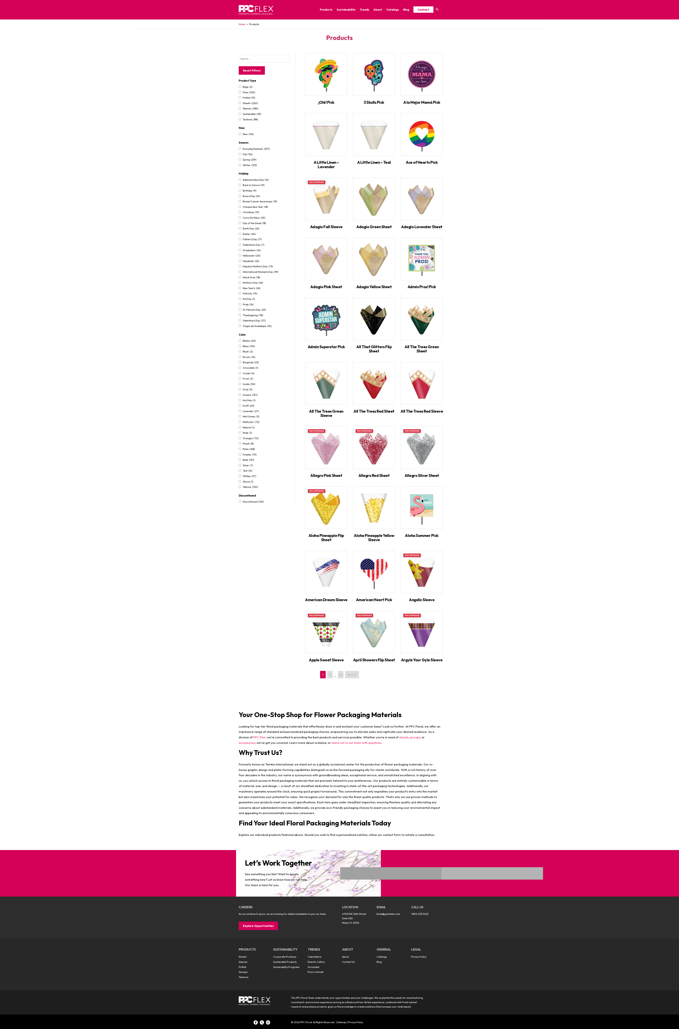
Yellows (250, 487)
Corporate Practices (284, 956)
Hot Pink (249, 400)
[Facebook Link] (256, 1022)
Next (351, 674)
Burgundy (251, 362)
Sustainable (252, 114)
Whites (249, 476)
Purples (250, 454)
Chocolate (250, 367)
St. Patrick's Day (254, 309)
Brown (249, 357)
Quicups (243, 972)
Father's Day (252, 239)
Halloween (251, 255)
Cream (248, 373)
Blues (249, 346)
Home (242, 24)
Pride (248, 304)
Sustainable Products (285, 962)
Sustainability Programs (286, 967)
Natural (248, 427)
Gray (248, 389)
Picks (249, 92)
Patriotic (250, 293)
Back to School (254, 185)
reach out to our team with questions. (357, 743)
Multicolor (251, 422)
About (377, 9)
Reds (248, 459)
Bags (248, 87)
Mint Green (251, 416)
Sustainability (346, 9)
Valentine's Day (254, 320)
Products (326, 9)
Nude (247, 432)
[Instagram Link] (268, 1022)
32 (341, 674)
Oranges (251, 438)
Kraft (248, 405)
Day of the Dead (254, 223)
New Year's (251, 288)
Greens (250, 395)
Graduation (252, 250)
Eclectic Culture (316, 962)
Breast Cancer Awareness (260, 201)
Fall (248, 154)
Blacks (249, 340)
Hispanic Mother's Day (258, 266)
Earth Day (251, 228)
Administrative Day (256, 179)
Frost (248, 378)
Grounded (313, 967)
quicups (415, 737)
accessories (247, 743)
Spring (249, 159)
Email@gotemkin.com (388, 914)
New (248, 134)
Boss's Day (251, 196)
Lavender (251, 411)
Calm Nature (314, 956)
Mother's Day (253, 282)
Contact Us (348, 962)
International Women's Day (260, 271)
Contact (423, 9)
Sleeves (250, 108)
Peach (248, 443)
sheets (403, 737)
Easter (249, 234)
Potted (249, 97)
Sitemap (341, 1022)
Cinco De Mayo (254, 217)
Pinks (249, 449)
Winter (250, 165)
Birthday (249, 190)
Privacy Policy (418, 956)
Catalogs (392, 9)
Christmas (251, 212)
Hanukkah (251, 261)
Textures (250, 119)
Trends (364, 9)
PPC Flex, (259, 737)
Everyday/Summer (256, 148)
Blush (248, 351)
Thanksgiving (253, 315)
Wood (248, 481)
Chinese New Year (255, 207)
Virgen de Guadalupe (257, 326)
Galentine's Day (253, 244)
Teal (247, 470)
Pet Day (249, 299)
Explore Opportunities (258, 926)
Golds (249, 384)
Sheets (250, 103)
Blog (406, 9)
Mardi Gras (251, 277)
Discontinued (253, 501)
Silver (248, 465)
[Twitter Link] (262, 1022)
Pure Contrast (316, 972)
